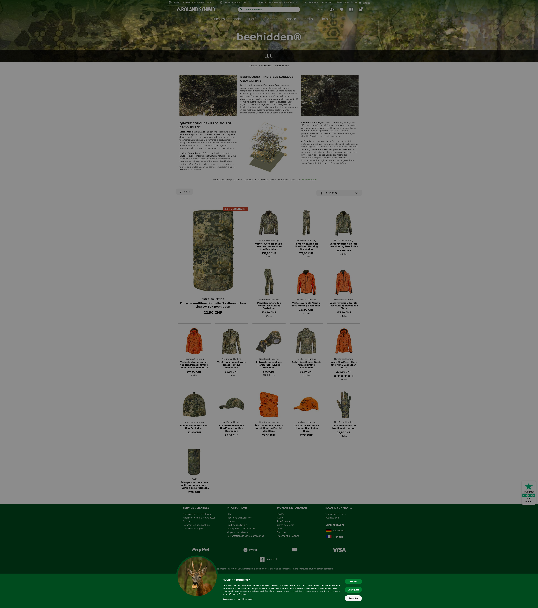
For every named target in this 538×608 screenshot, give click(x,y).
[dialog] (269, 304)
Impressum (248, 599)
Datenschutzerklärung (232, 599)
